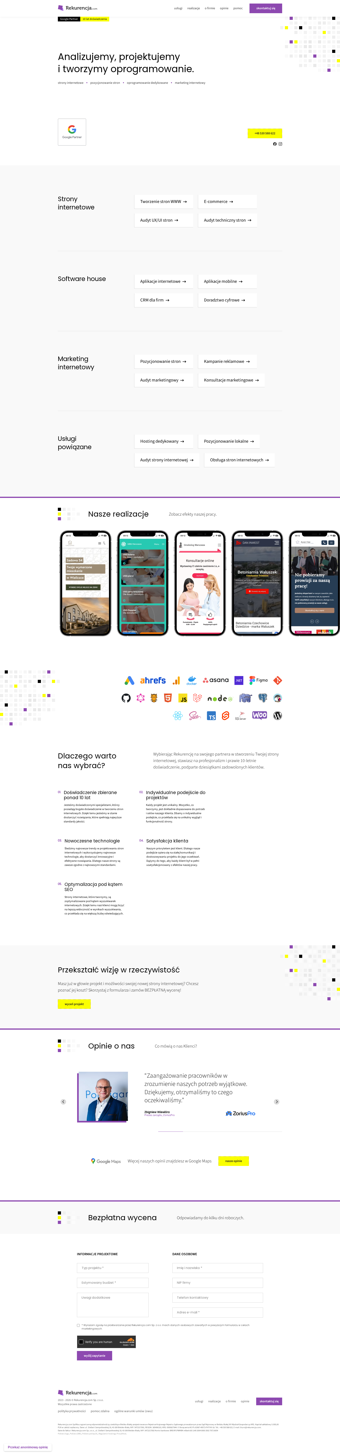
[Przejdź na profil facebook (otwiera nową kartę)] (275, 144)
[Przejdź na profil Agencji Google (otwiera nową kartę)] (72, 132)
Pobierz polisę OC (90, 1433)
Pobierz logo (63, 1433)
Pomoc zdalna (100, 1411)
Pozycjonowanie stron (105, 83)
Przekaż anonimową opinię (28, 1447)
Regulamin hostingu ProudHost (112, 1433)
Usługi (178, 8)
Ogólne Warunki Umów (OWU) (133, 1411)
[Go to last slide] (63, 1102)
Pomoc (238, 8)
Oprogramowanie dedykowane (147, 83)
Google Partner (69, 19)
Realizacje (193, 8)
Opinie (224, 8)
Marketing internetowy (190, 83)
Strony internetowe (70, 83)
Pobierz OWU (75, 1433)
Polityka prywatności (72, 1411)
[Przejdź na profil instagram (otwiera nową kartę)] (280, 144)
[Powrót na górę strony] (77, 8)
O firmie (210, 8)
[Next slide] (276, 1102)
